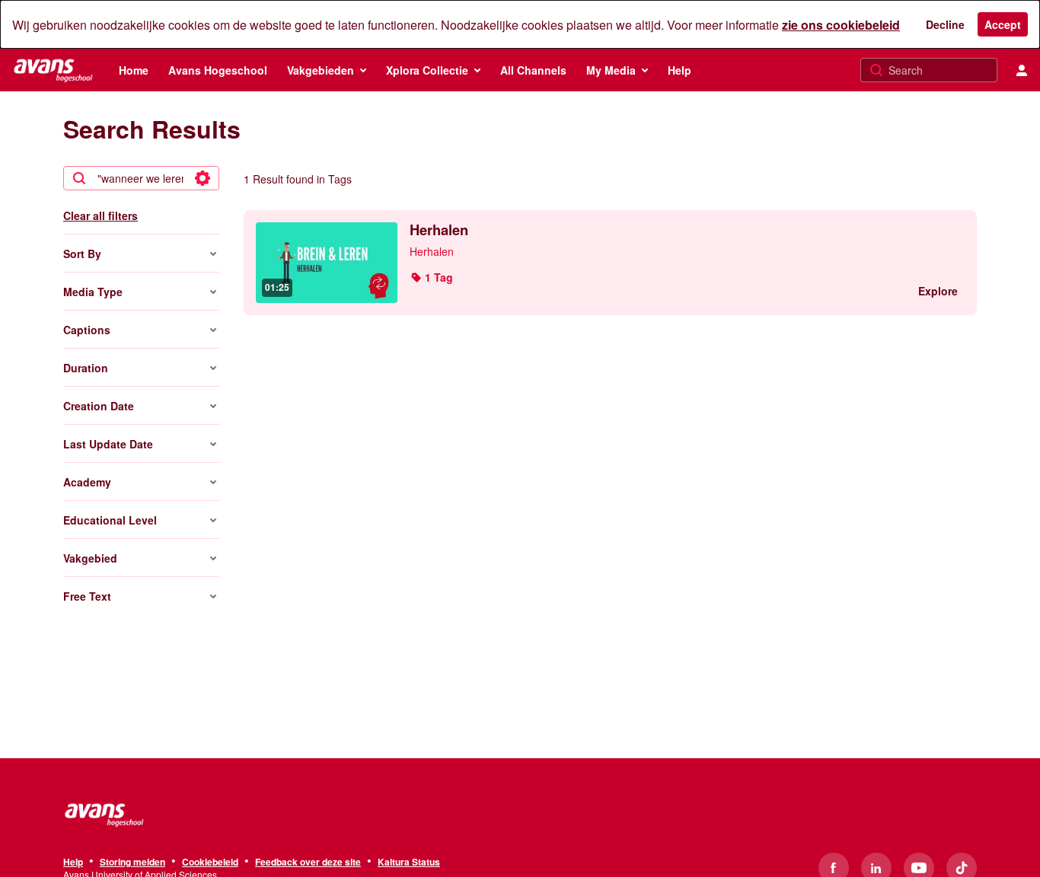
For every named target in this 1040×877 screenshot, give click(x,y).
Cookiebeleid (210, 862)
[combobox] (140, 178)
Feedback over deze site (308, 862)
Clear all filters (100, 215)
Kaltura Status (409, 862)
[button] (431, 277)
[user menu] (1022, 70)
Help (73, 862)
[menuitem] (133, 70)
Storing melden (132, 862)
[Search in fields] (203, 178)
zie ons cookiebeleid (841, 24)
